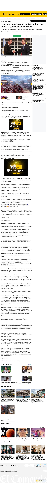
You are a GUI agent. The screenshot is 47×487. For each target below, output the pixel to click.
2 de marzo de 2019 (11, 141)
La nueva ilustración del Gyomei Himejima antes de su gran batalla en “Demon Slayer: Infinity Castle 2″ (22, 440)
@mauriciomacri (3, 140)
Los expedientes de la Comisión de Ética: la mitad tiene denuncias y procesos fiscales (38, 80)
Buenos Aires (9, 64)
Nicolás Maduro (16, 67)
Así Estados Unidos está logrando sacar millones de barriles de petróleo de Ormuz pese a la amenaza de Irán (38, 75)
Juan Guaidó (24, 62)
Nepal (29, 18)
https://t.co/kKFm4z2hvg (4, 205)
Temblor (26, 18)
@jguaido (6, 204)
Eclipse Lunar (16, 18)
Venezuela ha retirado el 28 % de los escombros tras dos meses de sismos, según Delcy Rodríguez (23, 400)
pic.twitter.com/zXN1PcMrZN (18, 205)
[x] (6, 465)
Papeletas (37, 18)
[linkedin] (13, 465)
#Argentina (2, 137)
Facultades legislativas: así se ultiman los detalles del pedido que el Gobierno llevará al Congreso (37, 69)
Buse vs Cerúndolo (10, 18)
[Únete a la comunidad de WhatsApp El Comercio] (17, 36)
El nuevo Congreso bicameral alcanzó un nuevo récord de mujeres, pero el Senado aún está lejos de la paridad (38, 94)
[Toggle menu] (1, 14)
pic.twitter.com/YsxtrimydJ (14, 235)
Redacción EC (4, 60)
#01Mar (2, 264)
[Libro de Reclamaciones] (45, 465)
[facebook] (4, 465)
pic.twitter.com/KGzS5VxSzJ (7, 264)
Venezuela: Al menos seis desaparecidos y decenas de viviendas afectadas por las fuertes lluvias (37, 401)
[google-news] (15, 465)
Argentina (4, 65)
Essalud (41, 18)
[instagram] (8, 465)
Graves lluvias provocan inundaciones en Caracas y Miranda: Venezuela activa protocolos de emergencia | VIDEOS (6, 418)
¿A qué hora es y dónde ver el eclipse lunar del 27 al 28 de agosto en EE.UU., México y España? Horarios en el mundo (7, 440)
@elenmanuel (7, 235)
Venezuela (19, 62)
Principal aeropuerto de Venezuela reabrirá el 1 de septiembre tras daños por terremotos (7, 400)
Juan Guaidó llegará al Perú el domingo (10, 107)
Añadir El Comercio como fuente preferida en (38, 21)
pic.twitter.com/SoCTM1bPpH (8, 140)
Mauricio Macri (9, 65)
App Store (26, 465)
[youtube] (11, 465)
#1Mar (2, 235)
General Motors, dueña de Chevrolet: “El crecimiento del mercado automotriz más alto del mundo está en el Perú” (38, 99)
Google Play (31, 465)
